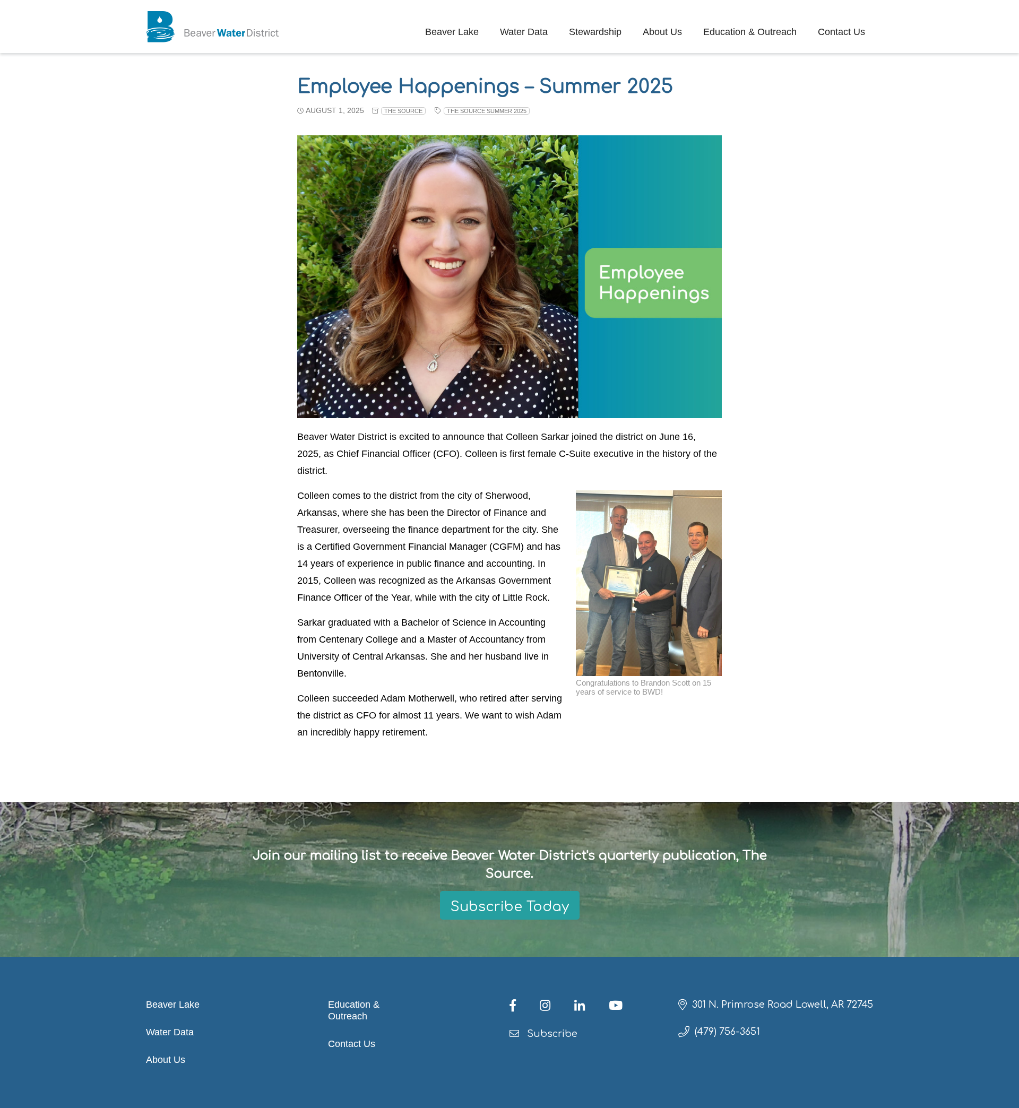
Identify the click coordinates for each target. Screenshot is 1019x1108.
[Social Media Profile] (522, 1007)
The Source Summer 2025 (486, 111)
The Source (403, 111)
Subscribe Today (510, 906)
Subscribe (550, 1033)
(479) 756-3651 (727, 1031)
